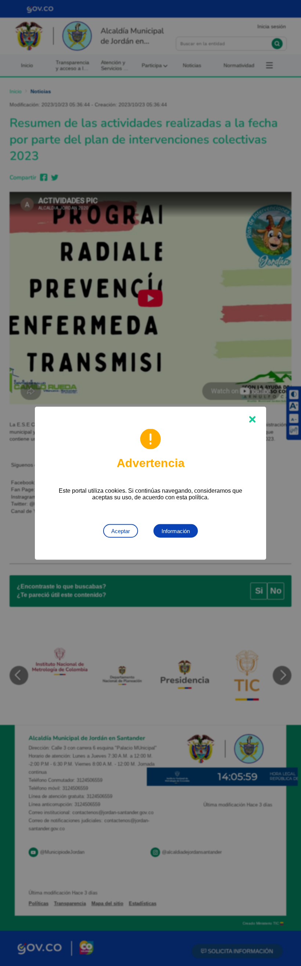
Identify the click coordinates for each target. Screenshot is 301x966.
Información (176, 531)
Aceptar (120, 531)
